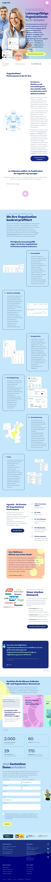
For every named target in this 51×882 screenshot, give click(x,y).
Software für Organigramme (7, 869)
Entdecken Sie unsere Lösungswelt (39, 158)
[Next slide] (47, 670)
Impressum (4, 879)
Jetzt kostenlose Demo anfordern (36, 54)
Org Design (39, 133)
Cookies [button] (14, 879)
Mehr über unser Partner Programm (37, 626)
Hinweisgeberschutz (20, 879)
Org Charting (41, 131)
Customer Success (29, 869)
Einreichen (7, 824)
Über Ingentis (28, 871)
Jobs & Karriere (29, 873)
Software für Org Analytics (7, 871)
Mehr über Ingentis (17, 530)
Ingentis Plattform (5, 867)
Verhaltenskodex (28, 879)
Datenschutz (10, 879)
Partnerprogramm (29, 867)
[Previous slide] (45, 670)
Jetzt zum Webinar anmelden (15, 575)
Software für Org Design (6, 873)
